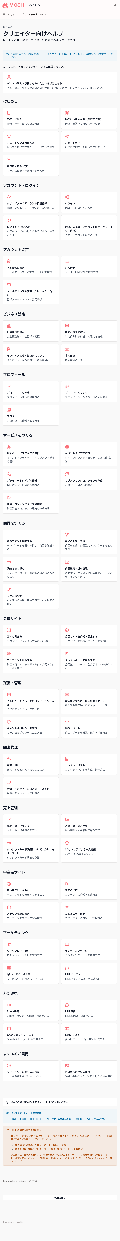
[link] (60, 82)
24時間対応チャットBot (38, 1102)
